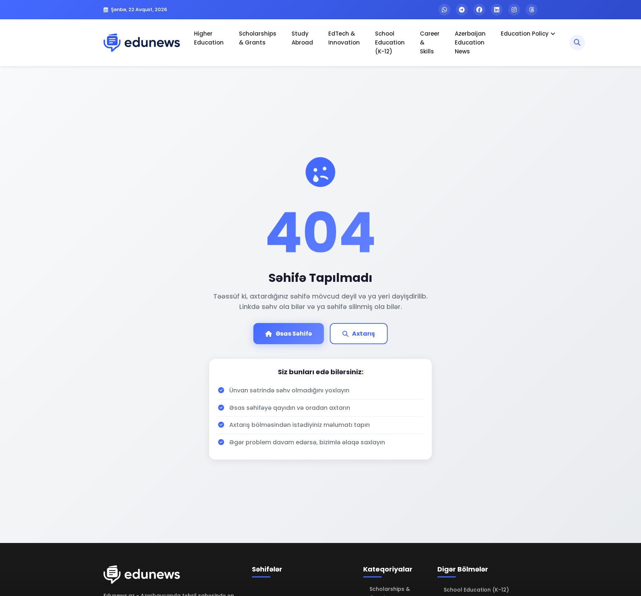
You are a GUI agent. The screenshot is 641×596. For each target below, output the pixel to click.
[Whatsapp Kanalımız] (444, 10)
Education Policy (525, 33)
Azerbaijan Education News (470, 42)
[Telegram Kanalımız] (462, 10)
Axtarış (363, 333)
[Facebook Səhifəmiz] (479, 10)
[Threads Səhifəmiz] (532, 10)
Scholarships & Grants (257, 38)
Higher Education (209, 38)
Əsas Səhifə (294, 333)
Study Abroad (302, 38)
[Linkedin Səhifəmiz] (497, 10)
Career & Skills (430, 42)
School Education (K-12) (390, 42)
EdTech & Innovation (344, 38)
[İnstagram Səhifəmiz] (514, 10)
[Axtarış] (577, 42)
